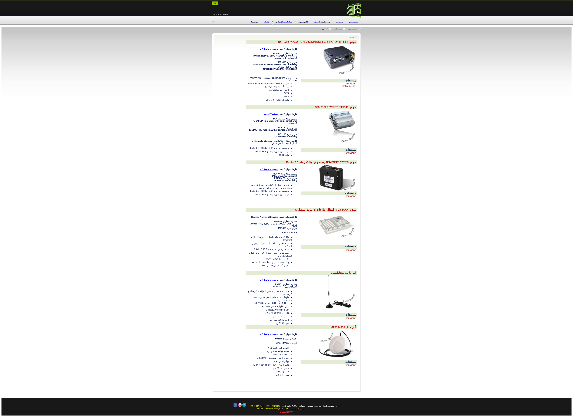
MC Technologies (269, 49)
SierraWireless (270, 114)
